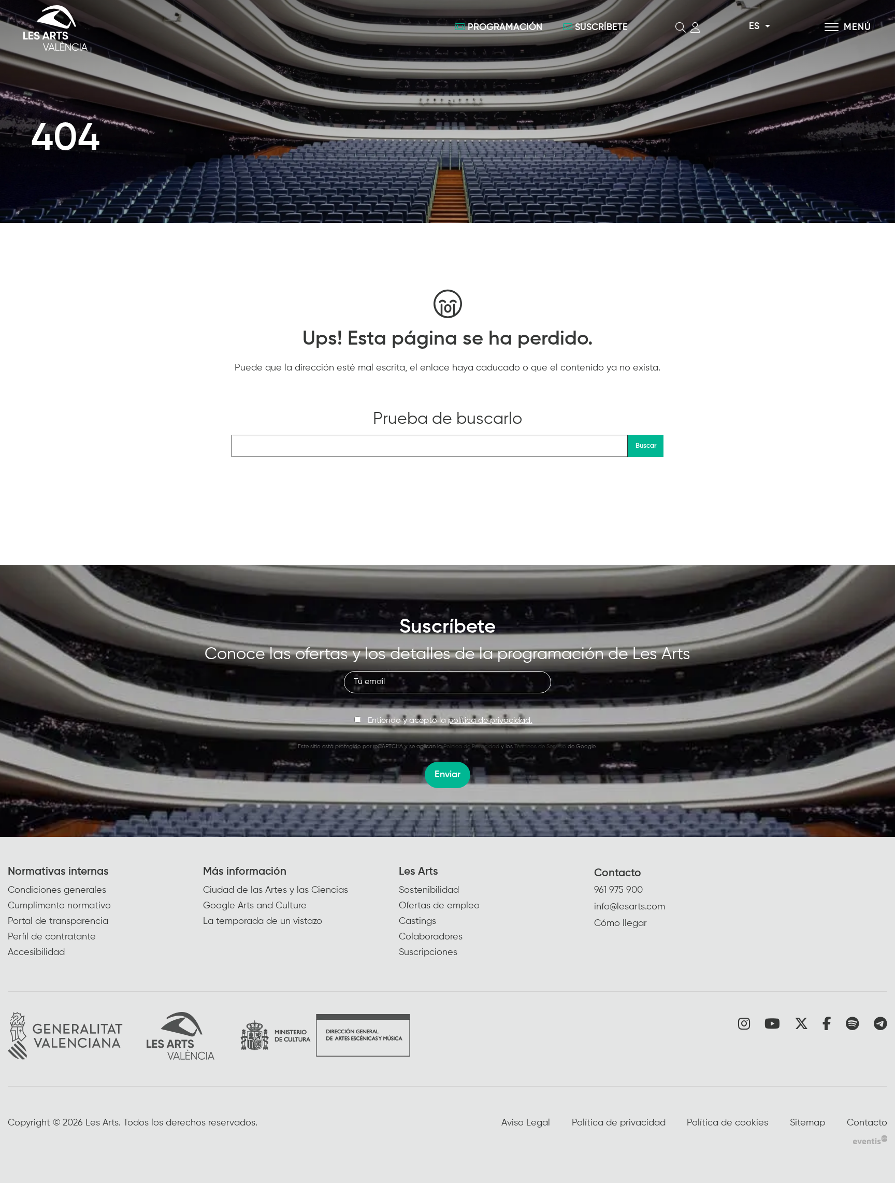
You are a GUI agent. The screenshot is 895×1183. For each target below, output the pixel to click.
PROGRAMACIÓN (505, 27)
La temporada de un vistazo (262, 921)
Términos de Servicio (540, 746)
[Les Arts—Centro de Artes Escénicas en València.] (159, 28)
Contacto (617, 873)
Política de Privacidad (471, 746)
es (754, 26)
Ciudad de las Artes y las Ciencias (275, 890)
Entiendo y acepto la (450, 721)
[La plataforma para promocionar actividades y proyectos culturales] (870, 1139)
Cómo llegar (620, 923)
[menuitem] (105, 912)
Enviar (447, 774)
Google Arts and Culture (255, 905)
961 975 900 (618, 890)
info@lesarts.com (629, 906)
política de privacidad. (490, 721)
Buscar (646, 446)
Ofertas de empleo (439, 905)
